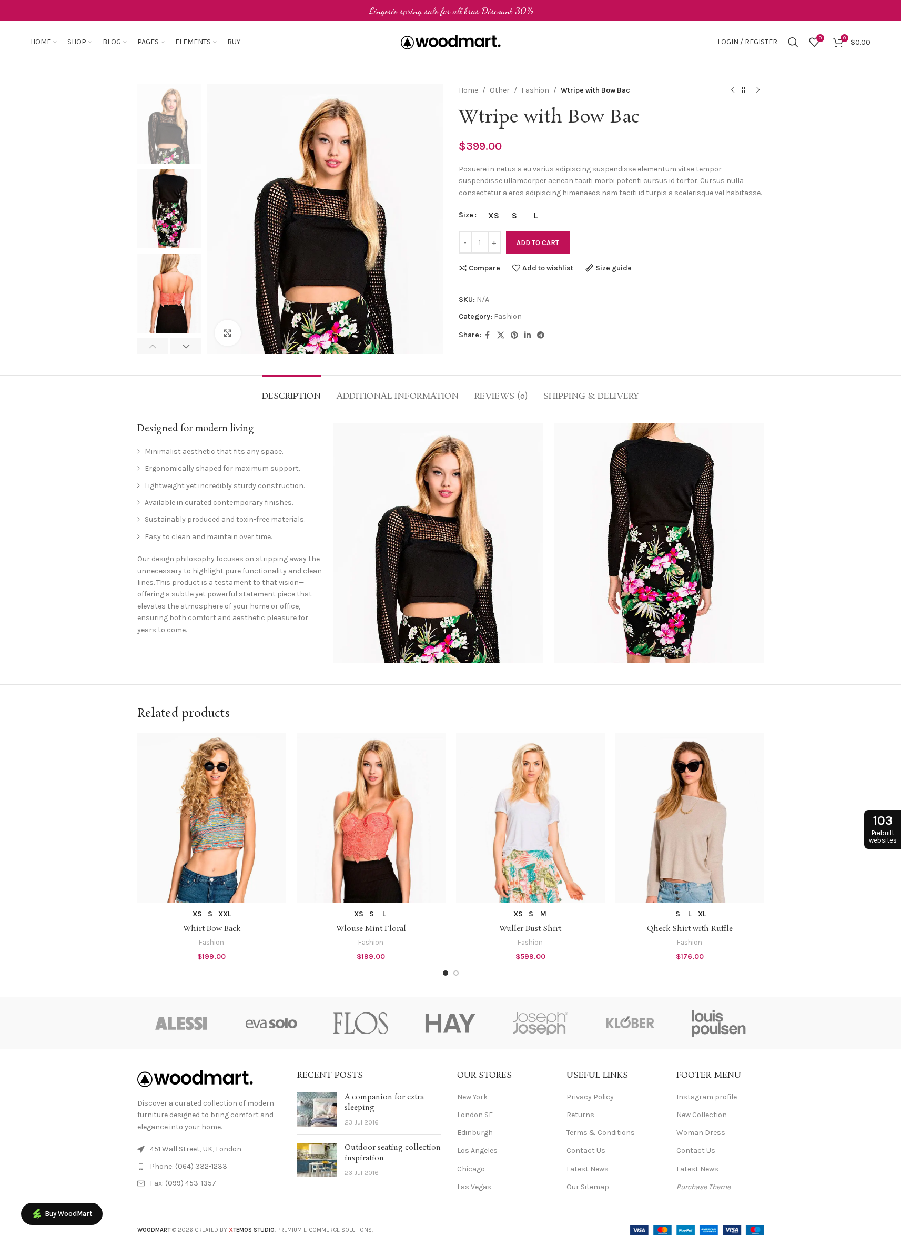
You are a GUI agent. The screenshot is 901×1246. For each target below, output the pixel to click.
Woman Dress (700, 1132)
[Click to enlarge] (228, 333)
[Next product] (758, 90)
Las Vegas (474, 1186)
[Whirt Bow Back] (211, 818)
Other (500, 90)
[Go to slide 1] (445, 973)
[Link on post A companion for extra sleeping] (317, 1109)
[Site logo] (451, 41)
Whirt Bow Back (211, 929)
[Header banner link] (450, 10)
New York (472, 1096)
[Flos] (361, 1023)
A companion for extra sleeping (384, 1102)
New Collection (701, 1114)
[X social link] (501, 335)
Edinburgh (475, 1132)
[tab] (291, 391)
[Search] (793, 42)
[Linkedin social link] (527, 335)
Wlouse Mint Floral (371, 929)
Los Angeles (477, 1150)
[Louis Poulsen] (719, 1023)
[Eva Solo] (271, 1023)
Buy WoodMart (68, 1214)
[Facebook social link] (487, 335)
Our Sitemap (587, 1186)
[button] (152, 346)
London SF (475, 1114)
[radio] (493, 215)
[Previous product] (732, 90)
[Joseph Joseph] (540, 1023)
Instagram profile (706, 1096)
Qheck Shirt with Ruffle (690, 929)
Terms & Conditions (600, 1132)
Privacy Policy (590, 1096)
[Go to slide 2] (456, 973)
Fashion (535, 90)
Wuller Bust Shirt (530, 929)
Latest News (587, 1168)
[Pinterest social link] (514, 335)
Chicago (471, 1168)
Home (468, 90)
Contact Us (585, 1150)
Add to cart (538, 243)
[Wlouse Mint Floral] (371, 818)
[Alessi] (182, 1023)
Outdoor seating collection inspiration (393, 1152)
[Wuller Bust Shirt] (530, 818)
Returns (580, 1114)
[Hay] (450, 1023)
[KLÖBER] (629, 1023)
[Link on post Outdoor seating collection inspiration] (317, 1160)
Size (466, 214)
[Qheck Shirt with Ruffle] (689, 818)
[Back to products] (745, 90)
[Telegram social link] (541, 335)
